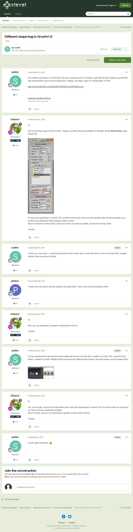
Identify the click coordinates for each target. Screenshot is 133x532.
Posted (36, 72)
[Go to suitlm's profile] (7, 49)
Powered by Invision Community (66, 528)
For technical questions (35, 50)
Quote (36, 109)
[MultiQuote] (30, 109)
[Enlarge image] (41, 176)
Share (105, 49)
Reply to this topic (117, 60)
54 (16, 303)
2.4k (16, 145)
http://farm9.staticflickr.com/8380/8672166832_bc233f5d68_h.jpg (56, 87)
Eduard (15, 119)
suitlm (17, 48)
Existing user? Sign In (106, 5)
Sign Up (125, 5)
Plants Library (19, 20)
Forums (5, 20)
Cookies (71, 522)
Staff (31, 20)
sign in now (61, 474)
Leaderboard (58, 20)
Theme (61, 522)
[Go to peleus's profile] (15, 290)
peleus (15, 281)
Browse (7, 14)
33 (16, 95)
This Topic (118, 14)
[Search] (128, 14)
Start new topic (93, 60)
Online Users (43, 20)
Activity (18, 14)
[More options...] (126, 72)
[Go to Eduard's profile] (15, 128)
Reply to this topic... (26, 487)
